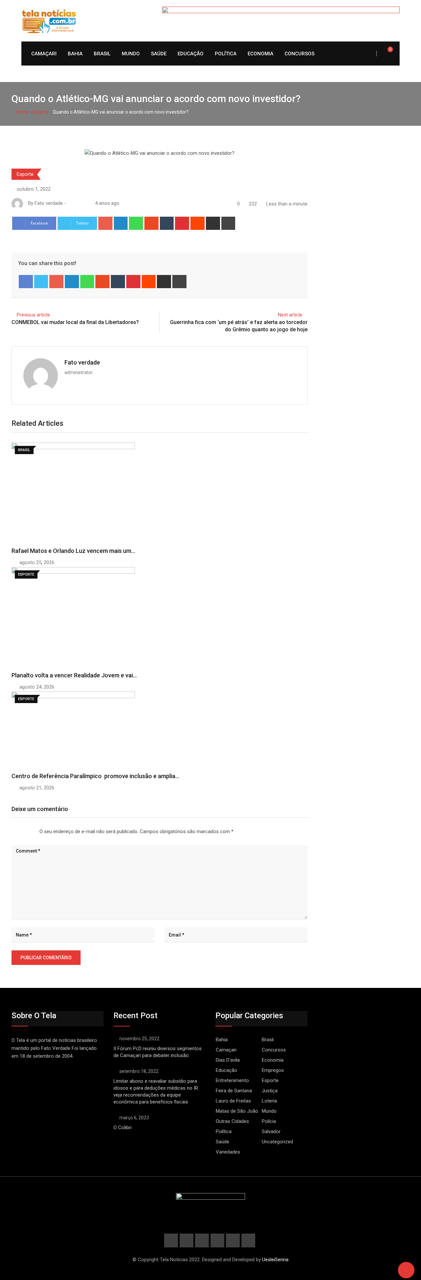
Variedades (228, 1152)
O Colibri (122, 1127)
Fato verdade (82, 362)
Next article (290, 315)
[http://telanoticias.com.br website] (70, 203)
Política (225, 54)
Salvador (271, 1131)
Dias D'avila (228, 1060)
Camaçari (44, 54)
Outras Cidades (232, 1121)
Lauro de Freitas (233, 1101)
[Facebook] (26, 281)
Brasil (102, 54)
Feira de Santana (234, 1091)
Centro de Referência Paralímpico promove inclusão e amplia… (95, 776)
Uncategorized (277, 1142)
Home (22, 112)
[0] (386, 53)
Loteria (269, 1101)
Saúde (158, 54)
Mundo (131, 54)
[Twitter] (41, 281)
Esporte (41, 112)
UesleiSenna (275, 1260)
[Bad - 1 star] (11, 831)
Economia (260, 54)
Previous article (33, 315)
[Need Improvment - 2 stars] (17, 831)
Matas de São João (237, 1111)
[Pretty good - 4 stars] (27, 831)
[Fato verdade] (76, 203)
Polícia (269, 1121)
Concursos (299, 54)
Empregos (273, 1070)
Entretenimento (232, 1080)
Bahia (75, 54)
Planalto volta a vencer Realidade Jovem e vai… (74, 675)
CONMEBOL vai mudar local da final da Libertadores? (75, 322)
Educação (191, 54)
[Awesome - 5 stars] (33, 831)
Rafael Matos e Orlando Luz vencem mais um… (73, 550)
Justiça (270, 1091)
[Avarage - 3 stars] (22, 831)
